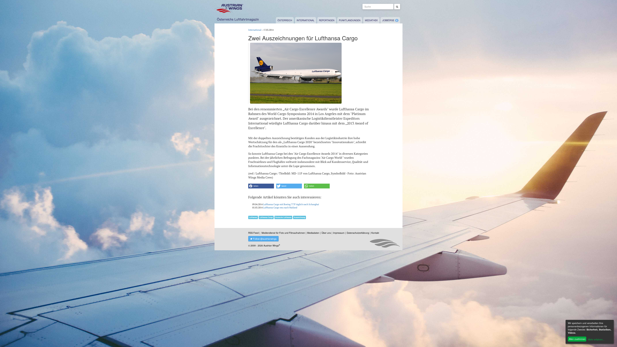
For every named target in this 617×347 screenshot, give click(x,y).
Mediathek (371, 20)
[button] (261, 186)
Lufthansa (253, 217)
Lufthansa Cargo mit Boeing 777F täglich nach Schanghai (291, 204)
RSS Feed (253, 232)
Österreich (284, 20)
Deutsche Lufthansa (283, 217)
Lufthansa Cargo (266, 217)
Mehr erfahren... (596, 339)
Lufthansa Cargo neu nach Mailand (280, 207)
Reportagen (326, 20)
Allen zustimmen (577, 339)
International (305, 20)
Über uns (326, 232)
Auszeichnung (299, 217)
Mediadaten (313, 232)
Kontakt (375, 232)
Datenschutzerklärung (358, 232)
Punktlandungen (349, 20)
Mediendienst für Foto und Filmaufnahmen (283, 232)
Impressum (338, 232)
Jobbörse (388, 20)
